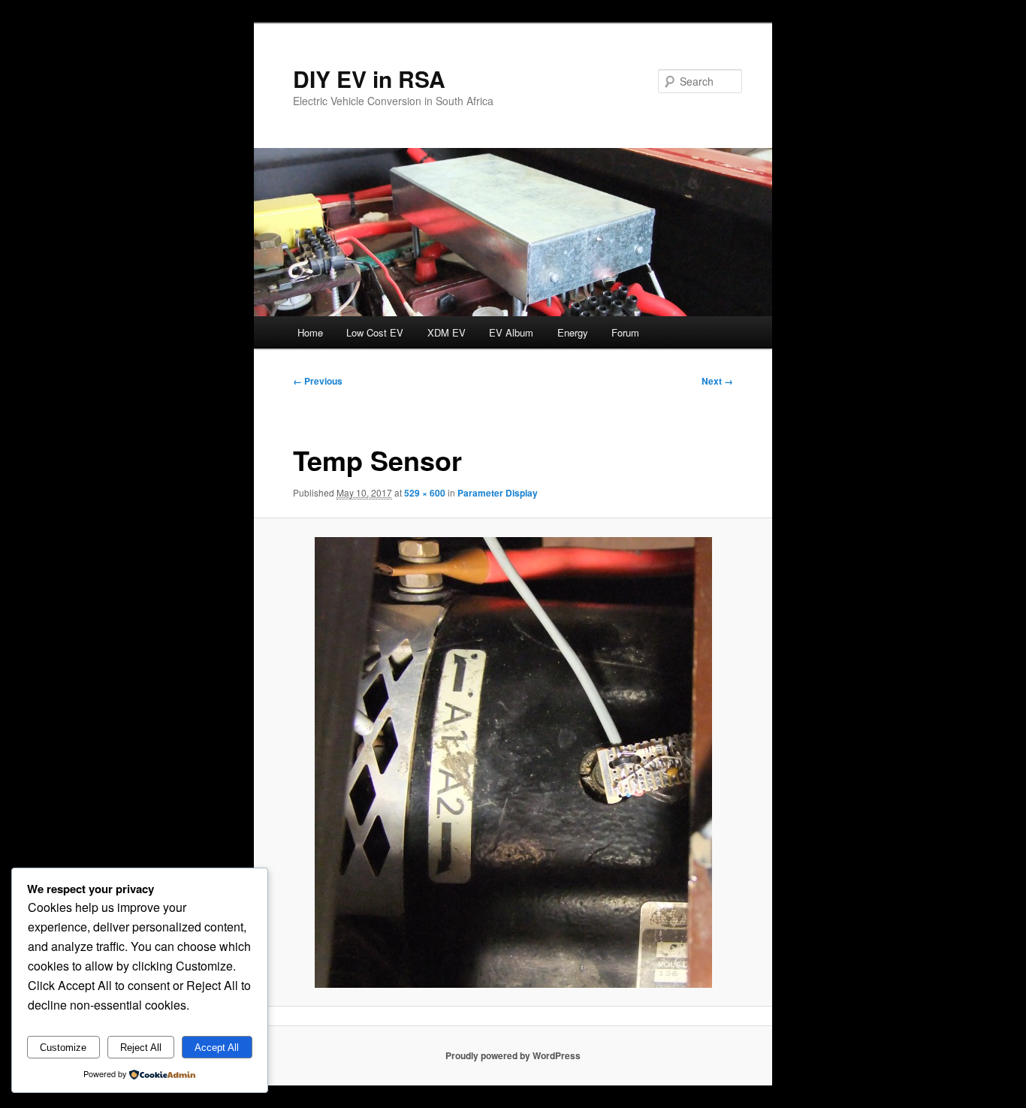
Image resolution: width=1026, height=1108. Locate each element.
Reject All (140, 1047)
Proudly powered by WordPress (513, 1055)
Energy (572, 332)
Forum (625, 332)
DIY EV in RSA (369, 78)
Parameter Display (497, 493)
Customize (63, 1047)
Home (310, 332)
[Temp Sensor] (513, 762)
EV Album (511, 332)
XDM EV (446, 332)
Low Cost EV (374, 332)
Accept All (217, 1047)
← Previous (318, 381)
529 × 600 (424, 493)
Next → (717, 381)
